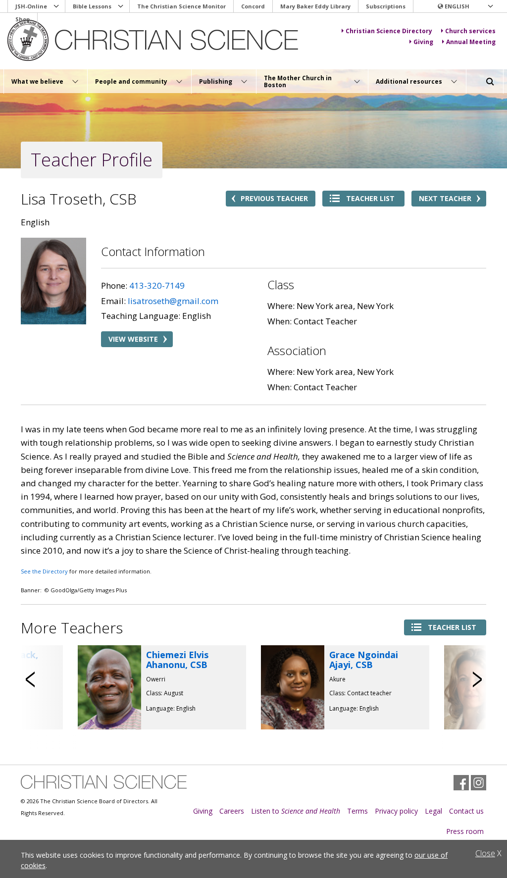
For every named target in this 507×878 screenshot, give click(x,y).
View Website (133, 339)
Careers (231, 811)
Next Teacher (445, 198)
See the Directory (44, 571)
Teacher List (370, 198)
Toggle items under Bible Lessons (121, 6)
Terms (357, 811)
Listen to (295, 811)
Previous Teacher (274, 198)
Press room (465, 831)
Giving (202, 811)
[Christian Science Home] (154, 40)
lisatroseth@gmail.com (173, 301)
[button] (465, 6)
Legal (433, 811)
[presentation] (31, 679)
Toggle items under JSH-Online (56, 6)
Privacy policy (396, 811)
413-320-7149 (157, 285)
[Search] (490, 82)
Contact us (466, 811)
